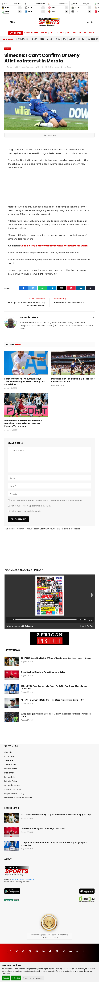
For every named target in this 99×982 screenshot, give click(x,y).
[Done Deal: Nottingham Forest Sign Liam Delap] (12, 675)
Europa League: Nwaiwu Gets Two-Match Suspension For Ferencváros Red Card (56, 715)
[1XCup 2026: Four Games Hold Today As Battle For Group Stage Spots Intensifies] (12, 689)
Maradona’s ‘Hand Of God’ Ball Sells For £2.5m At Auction (72, 380)
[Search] (87, 22)
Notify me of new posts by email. (26, 511)
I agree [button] (6, 978)
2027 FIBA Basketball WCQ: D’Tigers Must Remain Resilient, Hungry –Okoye (56, 658)
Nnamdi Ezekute (29, 317)
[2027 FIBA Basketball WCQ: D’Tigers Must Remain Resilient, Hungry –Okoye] (12, 661)
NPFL (52, 33)
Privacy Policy (10, 777)
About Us (8, 752)
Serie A (92, 33)
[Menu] (10, 22)
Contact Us (9, 756)
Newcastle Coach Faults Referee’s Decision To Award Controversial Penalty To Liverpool (23, 423)
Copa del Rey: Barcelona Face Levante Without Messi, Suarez (54, 245)
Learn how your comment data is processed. (60, 529)
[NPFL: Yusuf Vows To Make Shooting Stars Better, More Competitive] (12, 703)
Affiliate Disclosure (12, 789)
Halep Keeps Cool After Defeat (69, 302)
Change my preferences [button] (33, 978)
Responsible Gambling (14, 793)
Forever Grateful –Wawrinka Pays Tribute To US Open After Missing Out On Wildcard (24, 381)
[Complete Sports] (49, 22)
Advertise (8, 760)
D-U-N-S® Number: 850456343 (18, 797)
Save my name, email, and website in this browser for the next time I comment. (47, 500)
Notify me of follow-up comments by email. (31, 506)
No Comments (53, 67)
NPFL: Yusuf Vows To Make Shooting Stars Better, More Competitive (53, 700)
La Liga (82, 33)
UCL (69, 33)
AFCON (60, 33)
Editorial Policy (10, 781)
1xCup (44, 33)
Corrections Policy (12, 785)
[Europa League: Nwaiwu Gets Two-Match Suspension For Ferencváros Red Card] (12, 717)
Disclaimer (9, 773)
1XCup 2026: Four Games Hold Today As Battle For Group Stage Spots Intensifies (54, 687)
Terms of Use (10, 764)
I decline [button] (16, 978)
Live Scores (15, 33)
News (7, 49)
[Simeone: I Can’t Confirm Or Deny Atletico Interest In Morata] (46, 129)
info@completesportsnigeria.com (23, 879)
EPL (74, 33)
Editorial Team (10, 768)
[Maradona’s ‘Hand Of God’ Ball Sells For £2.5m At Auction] (73, 363)
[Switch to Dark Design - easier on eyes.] (91, 22)
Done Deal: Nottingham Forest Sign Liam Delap (43, 672)
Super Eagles (31, 33)
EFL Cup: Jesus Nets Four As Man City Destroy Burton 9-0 (26, 304)
